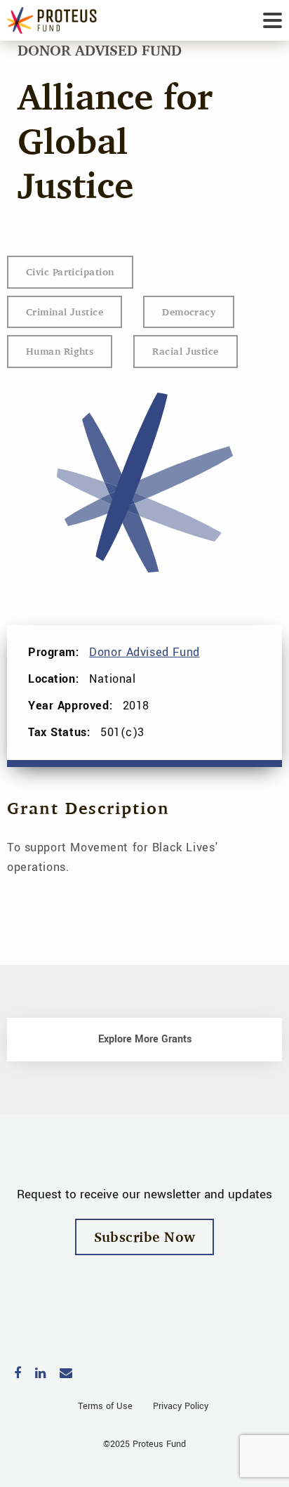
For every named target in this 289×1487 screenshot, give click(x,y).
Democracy (188, 311)
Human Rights (59, 351)
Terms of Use (105, 1406)
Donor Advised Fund (144, 652)
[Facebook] (17, 1374)
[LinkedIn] (40, 1374)
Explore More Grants (144, 1039)
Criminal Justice (64, 311)
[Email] (66, 1374)
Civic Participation (70, 271)
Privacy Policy (180, 1406)
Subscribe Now (145, 1236)
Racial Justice (185, 351)
